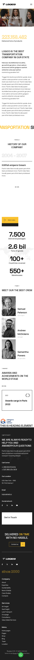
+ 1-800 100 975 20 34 (9, 467)
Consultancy (6, 617)
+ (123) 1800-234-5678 (9, 469)
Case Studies (6, 593)
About (4, 582)
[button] (10, 221)
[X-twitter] (7, 505)
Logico (10, 651)
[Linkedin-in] (12, 505)
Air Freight (5, 606)
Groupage (5, 615)
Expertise (5, 585)
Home (3, 24)
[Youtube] (17, 505)
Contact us (14, 544)
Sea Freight (5, 609)
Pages (4, 633)
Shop (3, 636)
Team (4, 641)
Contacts (5, 596)
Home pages (6, 631)
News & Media (6, 590)
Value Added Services (9, 620)
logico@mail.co (7, 494)
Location (5, 644)
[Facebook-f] (2, 505)
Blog (3, 639)
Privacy (15, 653)
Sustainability (6, 588)
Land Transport (7, 612)
